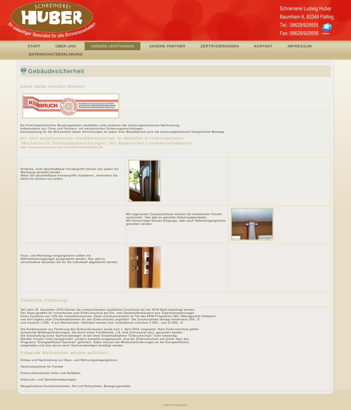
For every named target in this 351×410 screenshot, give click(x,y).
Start (34, 46)
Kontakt (263, 46)
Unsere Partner (167, 46)
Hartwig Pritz (181, 405)
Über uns (65, 46)
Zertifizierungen (219, 46)
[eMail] (326, 28)
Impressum (300, 46)
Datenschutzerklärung (56, 54)
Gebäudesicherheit (56, 71)
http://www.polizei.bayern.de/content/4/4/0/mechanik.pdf (61, 147)
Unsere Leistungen (112, 46)
